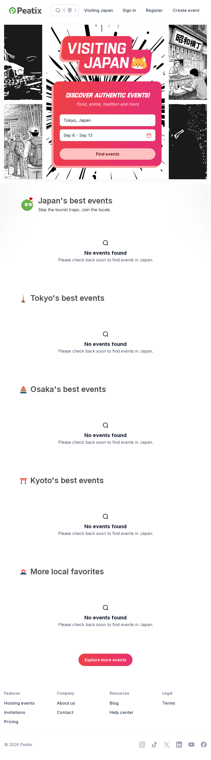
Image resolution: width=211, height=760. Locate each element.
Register (154, 10)
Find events (107, 154)
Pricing (11, 721)
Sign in (129, 10)
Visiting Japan (98, 10)
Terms (168, 703)
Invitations (14, 712)
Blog (114, 703)
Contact (65, 712)
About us (66, 703)
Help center (122, 712)
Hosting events (19, 703)
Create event (186, 10)
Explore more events (105, 659)
